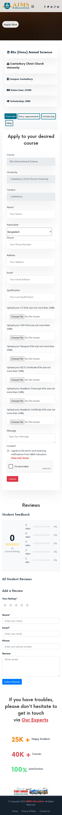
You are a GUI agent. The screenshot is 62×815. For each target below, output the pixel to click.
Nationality (13, 224)
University (12, 172)
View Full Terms (20, 457)
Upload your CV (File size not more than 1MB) (30, 307)
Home (15, 811)
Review (6, 653)
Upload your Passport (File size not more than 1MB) (30, 348)
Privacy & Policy (29, 811)
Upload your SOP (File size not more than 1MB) (28, 327)
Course (10, 154)
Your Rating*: (9, 598)
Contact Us (45, 811)
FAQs (9, 123)
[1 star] (5, 605)
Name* (6, 614)
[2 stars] (10, 605)
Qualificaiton (13, 290)
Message (11, 430)
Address (11, 255)
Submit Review (12, 681)
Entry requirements (29, 116)
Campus (11, 189)
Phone (10, 237)
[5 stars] (27, 605)
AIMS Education (35, 801)
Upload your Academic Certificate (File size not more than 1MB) (31, 411)
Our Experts (35, 720)
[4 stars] (22, 605)
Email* (6, 627)
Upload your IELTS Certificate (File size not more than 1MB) (28, 369)
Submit (12, 478)
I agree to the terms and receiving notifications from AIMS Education (28, 454)
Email (10, 272)
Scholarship (48, 116)
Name (10, 207)
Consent (11, 445)
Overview (11, 116)
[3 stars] (16, 605)
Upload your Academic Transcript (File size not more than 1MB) (31, 390)
